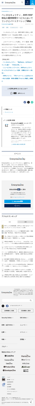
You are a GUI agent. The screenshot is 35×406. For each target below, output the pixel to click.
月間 (25, 222)
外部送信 (9, 393)
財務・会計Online (7, 325)
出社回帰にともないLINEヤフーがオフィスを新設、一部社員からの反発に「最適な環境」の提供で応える (18, 270)
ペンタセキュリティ (14, 27)
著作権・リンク (10, 379)
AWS (7, 27)
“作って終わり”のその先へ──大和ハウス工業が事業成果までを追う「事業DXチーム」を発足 (18, 237)
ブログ (4, 346)
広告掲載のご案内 (26, 310)
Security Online (7, 318)
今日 (10, 222)
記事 (3, 332)
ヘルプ (8, 377)
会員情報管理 (10, 382)
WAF (3, 27)
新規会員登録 (18, 201)
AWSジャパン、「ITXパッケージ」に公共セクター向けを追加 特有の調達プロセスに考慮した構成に (17, 78)
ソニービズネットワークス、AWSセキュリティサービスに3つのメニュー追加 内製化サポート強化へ (17, 70)
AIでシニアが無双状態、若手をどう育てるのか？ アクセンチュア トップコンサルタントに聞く (18, 226)
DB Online (23, 318)
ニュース (22, 325)
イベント (22, 332)
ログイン (18, 205)
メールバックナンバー (18, 197)
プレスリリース (9, 112)
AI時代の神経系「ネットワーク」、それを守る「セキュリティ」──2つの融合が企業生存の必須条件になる (18, 242)
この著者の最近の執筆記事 (18, 144)
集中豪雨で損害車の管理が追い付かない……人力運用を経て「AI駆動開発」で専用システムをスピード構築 (18, 260)
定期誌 (22, 339)
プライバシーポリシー (12, 391)
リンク (21, 27)
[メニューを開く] (2, 2)
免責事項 (9, 384)
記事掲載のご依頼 (9, 310)
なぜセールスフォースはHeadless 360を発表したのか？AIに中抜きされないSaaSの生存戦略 (18, 247)
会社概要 (9, 386)
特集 (3, 339)
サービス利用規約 (11, 389)
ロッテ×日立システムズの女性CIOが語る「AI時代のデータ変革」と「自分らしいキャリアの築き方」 (18, 265)
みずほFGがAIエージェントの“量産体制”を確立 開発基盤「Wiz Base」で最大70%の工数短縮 (18, 232)
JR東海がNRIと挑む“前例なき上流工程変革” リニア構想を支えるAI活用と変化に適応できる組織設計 (18, 275)
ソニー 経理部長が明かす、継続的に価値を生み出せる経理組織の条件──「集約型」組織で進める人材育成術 (18, 253)
